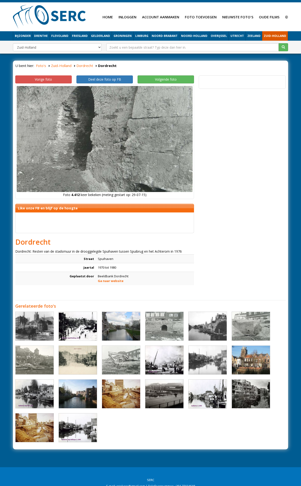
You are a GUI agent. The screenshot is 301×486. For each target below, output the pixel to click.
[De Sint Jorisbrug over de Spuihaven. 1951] (164, 393)
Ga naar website (110, 281)
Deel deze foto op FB (104, 79)
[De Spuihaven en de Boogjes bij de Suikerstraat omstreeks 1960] (34, 360)
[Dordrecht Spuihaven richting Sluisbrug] (207, 360)
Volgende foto (166, 79)
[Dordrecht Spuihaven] (121, 326)
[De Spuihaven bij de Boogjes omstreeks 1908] (78, 360)
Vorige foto (43, 79)
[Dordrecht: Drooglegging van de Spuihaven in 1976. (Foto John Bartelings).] (34, 427)
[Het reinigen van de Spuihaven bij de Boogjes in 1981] (251, 393)
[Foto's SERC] (49, 16)
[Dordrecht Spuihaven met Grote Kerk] (34, 326)
